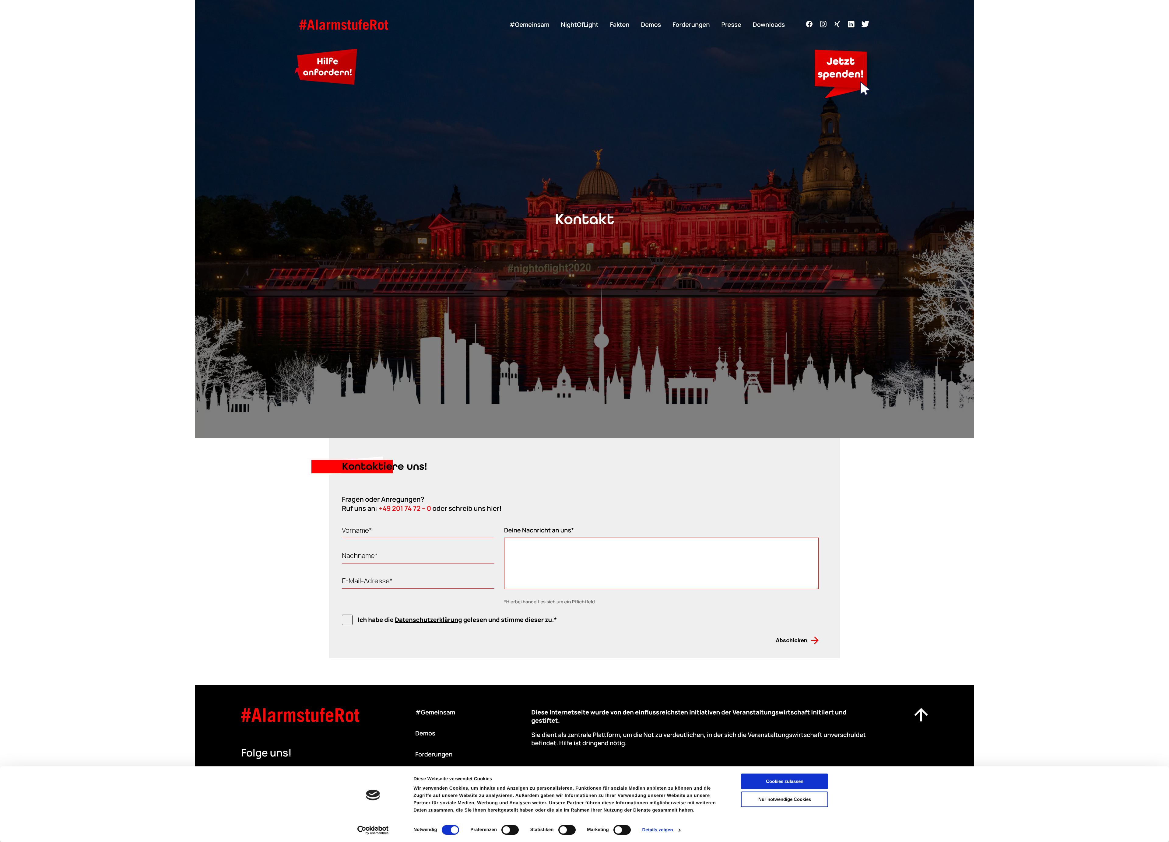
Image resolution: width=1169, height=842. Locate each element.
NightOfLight (580, 24)
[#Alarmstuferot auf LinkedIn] (851, 25)
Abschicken (791, 640)
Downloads (769, 24)
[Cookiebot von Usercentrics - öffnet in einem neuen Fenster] (373, 830)
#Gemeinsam (529, 24)
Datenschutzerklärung (428, 620)
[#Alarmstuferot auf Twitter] (865, 25)
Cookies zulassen (784, 781)
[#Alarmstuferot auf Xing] (837, 25)
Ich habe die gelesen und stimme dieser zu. (456, 620)
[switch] (510, 830)
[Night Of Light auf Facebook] (809, 25)
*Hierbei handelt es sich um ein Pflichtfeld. (550, 601)
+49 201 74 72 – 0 (405, 508)
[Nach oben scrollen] (921, 716)
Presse (731, 24)
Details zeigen (657, 830)
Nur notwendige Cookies (784, 799)
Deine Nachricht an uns (537, 530)
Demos (651, 24)
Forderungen (691, 24)
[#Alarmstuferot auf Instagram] (823, 25)
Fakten (620, 24)
